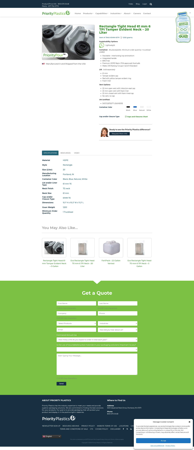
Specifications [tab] (50, 153)
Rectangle (67, 165)
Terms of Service (115, 439)
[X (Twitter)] (127, 429)
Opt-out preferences (157, 445)
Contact (147, 13)
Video (131, 4)
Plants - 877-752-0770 (50, 6)
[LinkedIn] (131, 429)
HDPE (65, 160)
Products (87, 13)
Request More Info (119, 134)
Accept (163, 441)
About (127, 13)
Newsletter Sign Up (51, 426)
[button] (189, 422)
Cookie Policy (101, 429)
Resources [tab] (66, 153)
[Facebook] (123, 429)
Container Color (105, 107)
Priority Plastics (56, 13)
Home (78, 13)
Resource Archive (71, 426)
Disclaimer (115, 429)
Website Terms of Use (107, 426)
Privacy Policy (170, 445)
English (48, 436)
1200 (65, 207)
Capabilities (101, 13)
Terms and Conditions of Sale (74, 429)
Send (61, 384)
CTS (91, 429)
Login (144, 4)
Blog (138, 4)
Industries (115, 13)
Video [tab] (76, 153)
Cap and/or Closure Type (109, 117)
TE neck (66, 188)
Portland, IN (68, 174)
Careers (137, 13)
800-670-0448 (112, 414)
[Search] (151, 4)
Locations (124, 426)
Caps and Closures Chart (137, 117)
